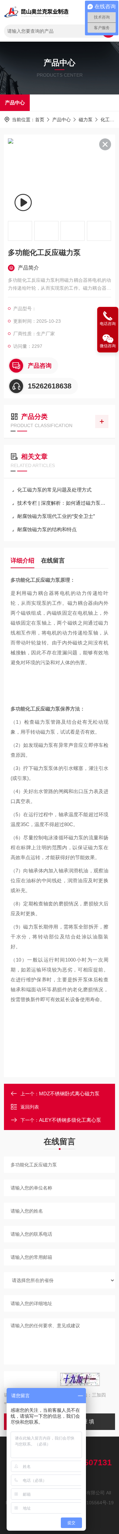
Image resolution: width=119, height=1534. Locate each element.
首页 (39, 119)
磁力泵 (86, 119)
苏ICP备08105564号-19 (89, 1502)
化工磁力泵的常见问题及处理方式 (54, 490)
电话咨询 (108, 323)
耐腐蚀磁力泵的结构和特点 (47, 529)
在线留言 (53, 560)
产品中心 (15, 102)
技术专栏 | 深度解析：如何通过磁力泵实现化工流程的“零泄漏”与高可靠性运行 (62, 503)
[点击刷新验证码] (80, 1379)
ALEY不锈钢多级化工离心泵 (70, 1120)
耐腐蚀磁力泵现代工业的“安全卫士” (56, 516)
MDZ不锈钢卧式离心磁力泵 (69, 1093)
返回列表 (29, 1107)
